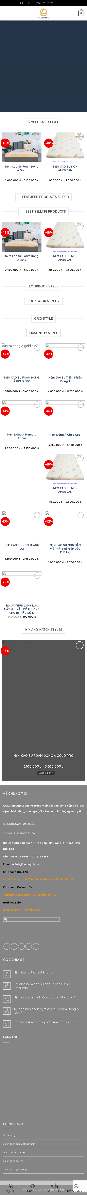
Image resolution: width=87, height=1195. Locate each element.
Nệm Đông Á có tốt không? (34, 972)
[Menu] (5, 13)
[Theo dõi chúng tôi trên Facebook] (56, 3)
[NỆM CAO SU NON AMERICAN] (65, 147)
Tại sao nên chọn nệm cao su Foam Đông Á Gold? (46, 1011)
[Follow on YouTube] (68, 3)
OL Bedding (9, 1135)
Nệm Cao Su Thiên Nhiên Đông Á (65, 379)
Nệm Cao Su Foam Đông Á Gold (21, 168)
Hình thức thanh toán (14, 1152)
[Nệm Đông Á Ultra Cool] (65, 415)
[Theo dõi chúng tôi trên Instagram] (60, 3)
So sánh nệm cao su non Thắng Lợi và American (42, 986)
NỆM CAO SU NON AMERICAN (65, 168)
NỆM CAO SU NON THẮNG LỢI (21, 546)
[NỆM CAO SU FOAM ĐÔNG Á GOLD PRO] (21, 358)
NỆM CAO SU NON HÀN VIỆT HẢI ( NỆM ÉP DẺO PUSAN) (65, 548)
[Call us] (28, 946)
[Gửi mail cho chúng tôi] (64, 3)
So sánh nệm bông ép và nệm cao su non (44, 1022)
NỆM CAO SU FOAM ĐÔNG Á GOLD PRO (21, 379)
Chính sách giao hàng (15, 1169)
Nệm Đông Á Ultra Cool (65, 434)
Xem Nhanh (46, 772)
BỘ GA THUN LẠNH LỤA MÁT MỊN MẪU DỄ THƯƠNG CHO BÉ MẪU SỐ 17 (21, 609)
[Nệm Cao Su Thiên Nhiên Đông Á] (65, 358)
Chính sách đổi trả (13, 1160)
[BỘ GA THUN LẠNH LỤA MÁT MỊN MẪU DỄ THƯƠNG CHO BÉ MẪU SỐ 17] (21, 586)
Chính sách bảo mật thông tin (19, 1143)
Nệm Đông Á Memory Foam (21, 436)
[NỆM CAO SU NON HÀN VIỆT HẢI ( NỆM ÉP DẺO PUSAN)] (65, 526)
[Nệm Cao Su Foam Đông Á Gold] (21, 147)
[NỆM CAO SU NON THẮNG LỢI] (21, 526)
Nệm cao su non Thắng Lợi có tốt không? (44, 997)
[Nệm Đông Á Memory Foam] (21, 415)
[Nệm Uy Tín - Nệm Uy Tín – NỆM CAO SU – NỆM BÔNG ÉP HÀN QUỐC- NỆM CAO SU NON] (43, 13)
